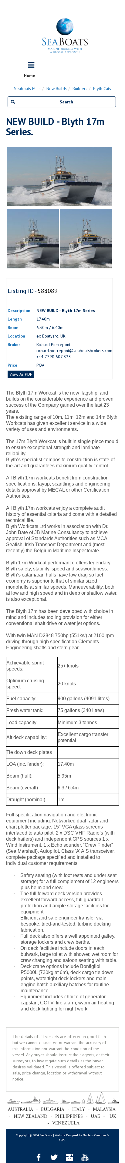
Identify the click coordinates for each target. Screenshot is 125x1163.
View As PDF (20, 374)
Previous (9, 176)
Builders (80, 88)
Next (110, 176)
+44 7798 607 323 (53, 356)
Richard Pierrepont (53, 344)
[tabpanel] (86, 238)
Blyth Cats (102, 88)
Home (29, 75)
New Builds (56, 88)
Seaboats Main (27, 88)
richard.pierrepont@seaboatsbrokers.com (74, 350)
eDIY (61, 1140)
